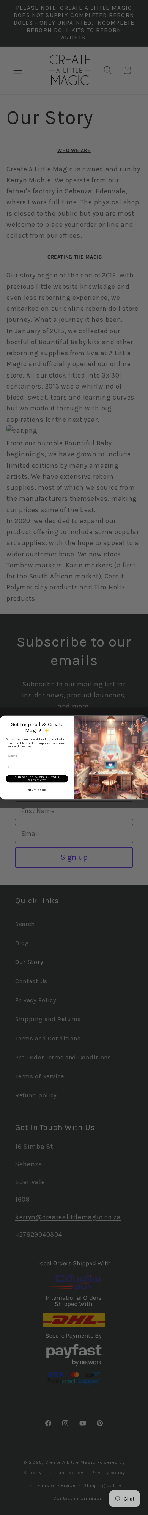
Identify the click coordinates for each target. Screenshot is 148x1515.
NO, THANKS (37, 790)
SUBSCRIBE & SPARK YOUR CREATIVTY (37, 778)
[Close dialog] (144, 720)
